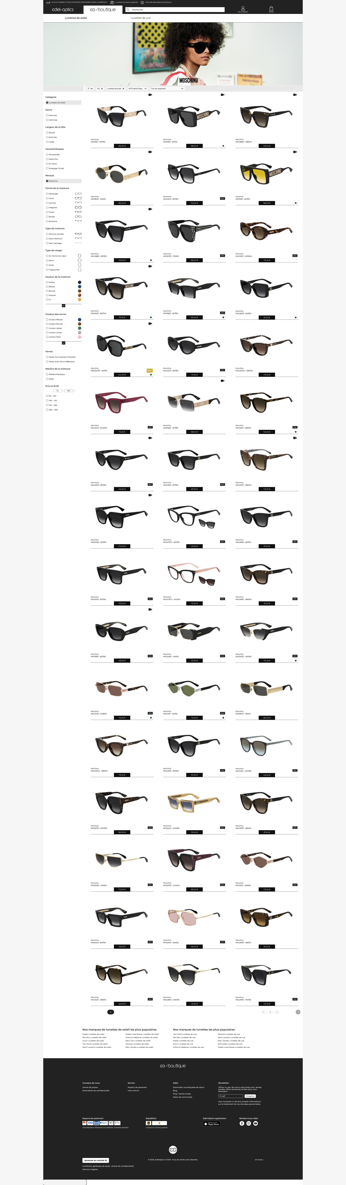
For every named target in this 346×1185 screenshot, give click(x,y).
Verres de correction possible (62, 357)
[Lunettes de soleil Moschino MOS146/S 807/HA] (121, 286)
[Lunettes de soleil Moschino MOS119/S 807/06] (266, 171)
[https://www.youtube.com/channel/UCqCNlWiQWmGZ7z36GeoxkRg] (255, 1124)
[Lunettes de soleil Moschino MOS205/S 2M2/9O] (266, 629)
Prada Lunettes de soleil (93, 1034)
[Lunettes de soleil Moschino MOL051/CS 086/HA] (121, 743)
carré (51, 265)
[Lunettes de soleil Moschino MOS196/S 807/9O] (194, 286)
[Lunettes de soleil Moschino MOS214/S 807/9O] (121, 915)
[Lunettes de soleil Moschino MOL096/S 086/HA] (266, 572)
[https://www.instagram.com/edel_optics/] (248, 1124)
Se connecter (243, 12)
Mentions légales (90, 1169)
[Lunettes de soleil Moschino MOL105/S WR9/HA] (266, 229)
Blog (175, 1090)
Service (131, 1083)
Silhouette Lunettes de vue (230, 1044)
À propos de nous (91, 1083)
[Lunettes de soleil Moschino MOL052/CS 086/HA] (266, 343)
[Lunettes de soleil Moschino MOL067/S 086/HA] (266, 457)
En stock (53, 164)
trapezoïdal (54, 270)
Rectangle (53, 194)
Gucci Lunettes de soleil (93, 1041)
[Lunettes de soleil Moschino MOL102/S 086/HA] (121, 972)
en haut (259, 1160)
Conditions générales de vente (96, 1166)
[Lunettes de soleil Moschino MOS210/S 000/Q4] (194, 915)
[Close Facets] (63, 88)
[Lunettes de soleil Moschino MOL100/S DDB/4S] (121, 686)
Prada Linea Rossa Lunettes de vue (234, 1047)
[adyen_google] (117, 1123)
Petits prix (53, 159)
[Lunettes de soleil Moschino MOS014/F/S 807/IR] (121, 343)
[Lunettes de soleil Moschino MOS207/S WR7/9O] (121, 801)
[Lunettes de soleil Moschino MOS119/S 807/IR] (194, 114)
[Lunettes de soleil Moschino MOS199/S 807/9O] (121, 629)
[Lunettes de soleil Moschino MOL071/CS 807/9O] (194, 515)
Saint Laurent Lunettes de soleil (96, 1047)
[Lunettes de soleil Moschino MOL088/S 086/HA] (266, 114)
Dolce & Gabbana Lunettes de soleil (142, 1037)
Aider (175, 1083)
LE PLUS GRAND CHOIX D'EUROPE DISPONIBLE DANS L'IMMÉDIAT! (79, 2)
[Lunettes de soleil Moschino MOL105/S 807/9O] (194, 343)
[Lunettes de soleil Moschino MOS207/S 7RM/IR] (194, 229)
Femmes (53, 115)
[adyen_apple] (111, 1123)
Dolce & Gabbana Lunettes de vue (188, 1047)
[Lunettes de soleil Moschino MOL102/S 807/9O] (194, 171)
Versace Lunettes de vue (229, 1034)
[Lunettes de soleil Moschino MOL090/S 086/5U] (266, 915)
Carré (51, 198)
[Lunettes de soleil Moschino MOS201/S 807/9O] (121, 572)
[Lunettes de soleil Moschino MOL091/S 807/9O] (194, 457)
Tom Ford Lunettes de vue (185, 1034)
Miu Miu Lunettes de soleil (94, 1037)
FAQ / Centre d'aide (182, 1094)
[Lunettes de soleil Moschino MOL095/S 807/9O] (121, 457)
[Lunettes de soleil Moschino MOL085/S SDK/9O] (194, 972)
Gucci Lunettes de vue (183, 1044)
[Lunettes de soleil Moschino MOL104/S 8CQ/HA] (121, 400)
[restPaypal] (103, 1123)
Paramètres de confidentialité (95, 1090)
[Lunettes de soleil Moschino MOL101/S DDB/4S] (266, 858)
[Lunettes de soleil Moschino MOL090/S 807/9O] (266, 286)
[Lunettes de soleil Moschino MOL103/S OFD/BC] (266, 743)
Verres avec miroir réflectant (62, 361)
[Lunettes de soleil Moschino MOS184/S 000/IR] (266, 686)
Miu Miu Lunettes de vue (184, 1037)
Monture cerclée (56, 234)
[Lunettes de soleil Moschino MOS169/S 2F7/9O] (194, 400)
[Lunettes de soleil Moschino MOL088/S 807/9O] (121, 229)
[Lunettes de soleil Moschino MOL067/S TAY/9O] (266, 972)
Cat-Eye (52, 203)
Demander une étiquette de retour (188, 1087)
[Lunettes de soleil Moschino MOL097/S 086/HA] (266, 801)
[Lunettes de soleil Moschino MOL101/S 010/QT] (194, 686)
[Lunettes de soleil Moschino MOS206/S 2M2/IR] (194, 629)
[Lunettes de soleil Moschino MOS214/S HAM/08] (194, 801)
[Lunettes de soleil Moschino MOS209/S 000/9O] (121, 858)
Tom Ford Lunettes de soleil (95, 1044)
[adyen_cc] (84, 1123)
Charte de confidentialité (122, 1166)
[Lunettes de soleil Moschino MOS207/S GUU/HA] (194, 858)
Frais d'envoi (133, 1090)
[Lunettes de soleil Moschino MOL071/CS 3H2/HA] (194, 572)
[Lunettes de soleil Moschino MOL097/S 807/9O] (194, 743)
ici (233, 1101)
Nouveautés (54, 154)
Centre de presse (90, 1087)
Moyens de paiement (137, 1087)
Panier (271, 12)
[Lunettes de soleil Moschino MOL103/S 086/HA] (266, 400)
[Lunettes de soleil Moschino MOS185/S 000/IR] (121, 171)
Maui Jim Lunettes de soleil (138, 1041)
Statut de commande (182, 1097)
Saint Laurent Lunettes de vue (231, 1037)
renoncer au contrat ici (95, 1160)
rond (51, 260)
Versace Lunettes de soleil (137, 1044)
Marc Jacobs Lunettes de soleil (139, 1047)
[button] (62, 10)
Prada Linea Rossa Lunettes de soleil (142, 1034)
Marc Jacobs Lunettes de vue (231, 1041)
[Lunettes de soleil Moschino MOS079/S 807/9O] (121, 515)
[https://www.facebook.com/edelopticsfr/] (242, 1124)
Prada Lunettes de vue (183, 1041)
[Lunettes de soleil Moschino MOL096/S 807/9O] (266, 515)
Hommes (53, 120)
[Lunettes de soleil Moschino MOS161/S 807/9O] (121, 114)
